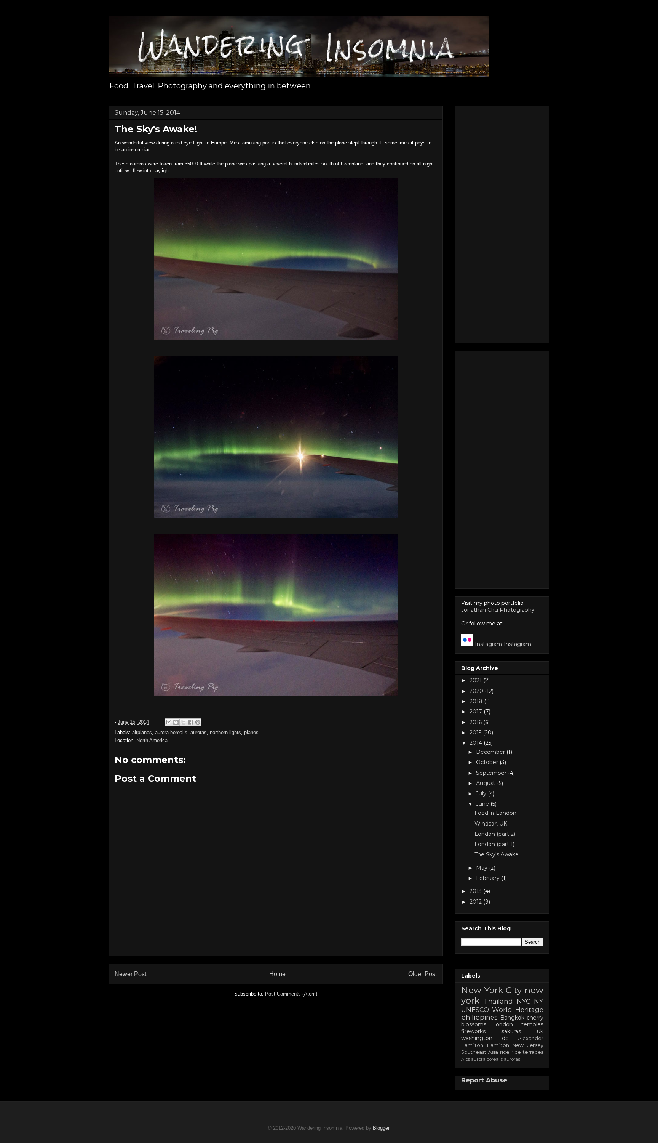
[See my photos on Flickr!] (467, 644)
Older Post (422, 974)
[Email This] (168, 722)
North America (152, 740)
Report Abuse (484, 1080)
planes (251, 732)
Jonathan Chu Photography (498, 609)
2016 (476, 722)
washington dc (484, 1038)
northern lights (225, 732)
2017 (477, 711)
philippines (479, 1017)
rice (504, 1052)
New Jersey (528, 1045)
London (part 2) (494, 833)
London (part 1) (494, 844)
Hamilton (498, 1045)
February (488, 878)
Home (277, 974)
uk (540, 1031)
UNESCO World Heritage (502, 1009)
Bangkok (512, 1017)
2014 (477, 742)
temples (532, 1024)
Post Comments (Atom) (291, 994)
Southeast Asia (479, 1052)
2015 (476, 732)
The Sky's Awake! (497, 854)
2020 (477, 691)
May (482, 867)
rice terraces (527, 1052)
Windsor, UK (490, 823)
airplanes (142, 732)
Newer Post (130, 974)
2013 (476, 891)
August (486, 783)
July (482, 793)
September (492, 772)
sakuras (511, 1031)
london (504, 1024)
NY (538, 1001)
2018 (477, 701)
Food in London (495, 813)
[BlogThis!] (176, 722)
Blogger (381, 1128)
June (483, 803)
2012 (476, 901)
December (491, 752)
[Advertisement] (502, 223)
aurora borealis (171, 732)
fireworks (473, 1031)
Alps (465, 1059)
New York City (491, 990)
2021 (476, 680)
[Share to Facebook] (190, 722)
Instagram (488, 644)
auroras (198, 732)
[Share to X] (183, 722)
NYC (523, 1001)
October (488, 762)
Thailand (498, 1001)
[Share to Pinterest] (197, 722)
